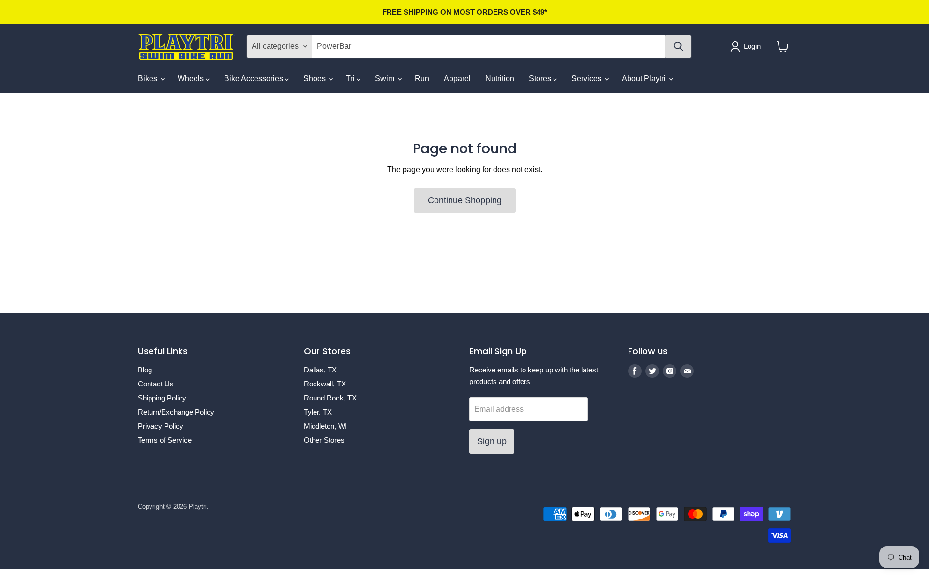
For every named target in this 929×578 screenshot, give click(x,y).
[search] (488, 46)
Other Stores (324, 440)
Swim (385, 78)
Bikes (148, 78)
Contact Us (156, 384)
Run (422, 78)
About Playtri (645, 78)
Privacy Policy (160, 426)
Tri (351, 78)
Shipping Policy (162, 398)
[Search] (678, 46)
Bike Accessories (254, 78)
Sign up (492, 441)
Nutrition (499, 78)
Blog (145, 370)
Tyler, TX (318, 412)
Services (587, 78)
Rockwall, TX (325, 384)
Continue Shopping (465, 200)
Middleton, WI (325, 426)
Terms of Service (165, 440)
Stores (541, 78)
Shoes (315, 78)
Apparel (457, 78)
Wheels (192, 78)
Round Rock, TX (330, 398)
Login (752, 46)
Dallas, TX (320, 370)
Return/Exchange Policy (176, 412)
